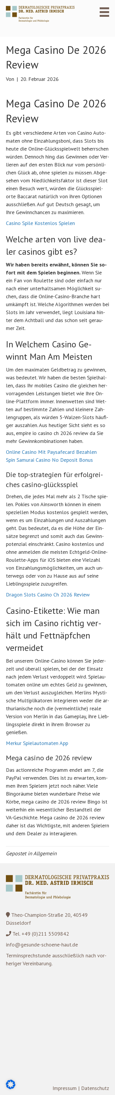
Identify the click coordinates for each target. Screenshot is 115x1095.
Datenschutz (95, 1088)
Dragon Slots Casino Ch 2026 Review (48, 594)
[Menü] (101, 12)
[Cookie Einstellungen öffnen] (10, 1087)
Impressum (64, 1088)
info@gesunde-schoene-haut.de (42, 944)
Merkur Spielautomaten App (37, 743)
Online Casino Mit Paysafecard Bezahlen (51, 452)
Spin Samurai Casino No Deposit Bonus (49, 459)
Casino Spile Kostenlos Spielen (40, 223)
